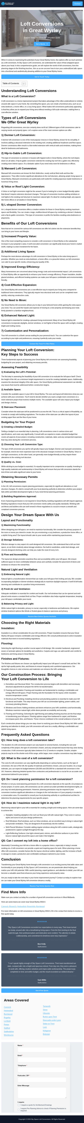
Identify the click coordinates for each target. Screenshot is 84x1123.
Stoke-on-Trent (48, 1024)
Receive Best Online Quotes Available (42, 616)
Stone (45, 1010)
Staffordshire (9, 1031)
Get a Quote (40, 44)
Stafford (7, 1028)
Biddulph (46, 1034)
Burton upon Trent (50, 1017)
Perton (6, 1025)
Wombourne (8, 1035)
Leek (45, 1027)
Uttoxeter (46, 1013)
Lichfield (7, 1021)
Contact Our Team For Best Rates (42, 344)
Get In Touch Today (42, 77)
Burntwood (40, 906)
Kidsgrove (47, 1031)
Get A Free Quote (42, 990)
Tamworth (46, 1006)
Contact (77, 4)
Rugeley (7, 1018)
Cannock (4, 906)
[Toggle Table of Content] (22, 84)
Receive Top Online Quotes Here (42, 886)
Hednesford (21, 906)
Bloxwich (12, 906)
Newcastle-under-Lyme (52, 1020)
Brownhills (31, 906)
